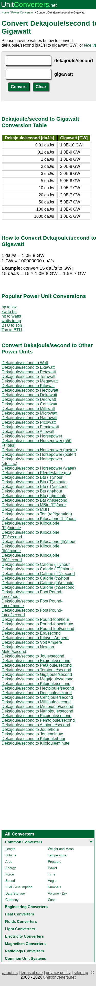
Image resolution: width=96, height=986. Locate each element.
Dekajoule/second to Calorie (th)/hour (35, 578)
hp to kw (9, 307)
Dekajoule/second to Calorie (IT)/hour (36, 564)
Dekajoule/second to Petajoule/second (37, 665)
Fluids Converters (21, 921)
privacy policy (58, 972)
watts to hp (11, 321)
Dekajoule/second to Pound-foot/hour (35, 619)
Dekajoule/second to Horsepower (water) (39, 468)
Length (10, 849)
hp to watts (11, 316)
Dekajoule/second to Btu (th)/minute (34, 496)
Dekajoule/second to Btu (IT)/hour (32, 477)
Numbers (54, 887)
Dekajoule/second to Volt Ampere (32, 642)
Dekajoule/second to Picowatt (29, 422)
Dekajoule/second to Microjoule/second (37, 706)
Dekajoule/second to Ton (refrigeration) (37, 514)
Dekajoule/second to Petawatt (29, 372)
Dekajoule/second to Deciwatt (29, 399)
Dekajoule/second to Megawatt (30, 381)
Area (8, 862)
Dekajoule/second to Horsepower (32, 436)
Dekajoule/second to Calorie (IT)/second (38, 573)
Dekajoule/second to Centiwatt (29, 404)
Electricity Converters (24, 936)
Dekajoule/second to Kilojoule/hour (33, 738)
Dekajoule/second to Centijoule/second (37, 697)
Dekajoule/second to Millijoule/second (36, 702)
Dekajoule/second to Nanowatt (29, 418)
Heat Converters (19, 914)
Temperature (57, 855)
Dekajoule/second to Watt (25, 363)
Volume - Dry (57, 893)
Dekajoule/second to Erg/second (31, 633)
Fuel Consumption (18, 887)
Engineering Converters (26, 907)
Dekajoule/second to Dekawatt (29, 395)
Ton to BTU (12, 330)
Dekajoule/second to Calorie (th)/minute (37, 583)
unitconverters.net (59, 977)
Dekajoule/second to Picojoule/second (36, 716)
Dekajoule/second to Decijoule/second (37, 693)
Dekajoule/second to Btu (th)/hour (32, 491)
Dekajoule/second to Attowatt (28, 431)
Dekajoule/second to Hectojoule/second (38, 688)
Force (9, 874)
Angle (52, 881)
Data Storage (15, 893)
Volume (10, 855)
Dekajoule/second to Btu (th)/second (34, 500)
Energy (10, 868)
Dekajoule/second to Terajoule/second (36, 670)
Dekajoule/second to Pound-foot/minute (37, 624)
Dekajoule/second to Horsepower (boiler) (39, 454)
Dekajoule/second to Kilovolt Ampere (35, 638)
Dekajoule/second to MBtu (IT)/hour (34, 505)
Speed (10, 881)
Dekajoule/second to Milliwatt (28, 408)
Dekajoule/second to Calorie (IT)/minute (38, 569)
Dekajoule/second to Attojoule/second (36, 725)
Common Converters (23, 842)
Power (52, 868)
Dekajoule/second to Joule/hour (30, 729)
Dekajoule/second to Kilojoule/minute (35, 743)
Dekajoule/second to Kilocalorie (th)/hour (39, 541)
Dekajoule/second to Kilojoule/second (36, 683)
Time (51, 874)
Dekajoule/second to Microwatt (29, 413)
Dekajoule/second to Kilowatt (28, 386)
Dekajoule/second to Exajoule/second (36, 661)
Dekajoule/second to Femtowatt (30, 427)
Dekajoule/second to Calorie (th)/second (38, 587)
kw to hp (9, 311)
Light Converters (20, 929)
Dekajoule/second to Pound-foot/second (38, 628)
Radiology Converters (24, 951)
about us (10, 972)
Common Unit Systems (25, 958)
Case (52, 900)
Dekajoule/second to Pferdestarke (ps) (36, 473)
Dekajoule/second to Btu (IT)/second (35, 486)
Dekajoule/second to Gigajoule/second (37, 674)
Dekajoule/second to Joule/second (33, 656)
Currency (12, 900)
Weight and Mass (61, 849)
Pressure (54, 862)
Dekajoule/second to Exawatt (28, 367)
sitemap (81, 972)
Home (5, 12)
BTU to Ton (12, 325)
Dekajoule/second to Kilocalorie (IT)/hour (39, 518)
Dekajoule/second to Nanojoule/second (37, 711)
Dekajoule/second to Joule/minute (32, 734)
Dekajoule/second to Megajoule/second (37, 679)
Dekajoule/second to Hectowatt (30, 390)
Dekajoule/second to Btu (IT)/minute (34, 482)
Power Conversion (22, 12)
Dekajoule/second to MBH (25, 509)
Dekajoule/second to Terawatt (28, 376)
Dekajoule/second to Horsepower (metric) (39, 450)
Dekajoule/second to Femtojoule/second (38, 720)
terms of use (32, 972)
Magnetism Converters (25, 943)
